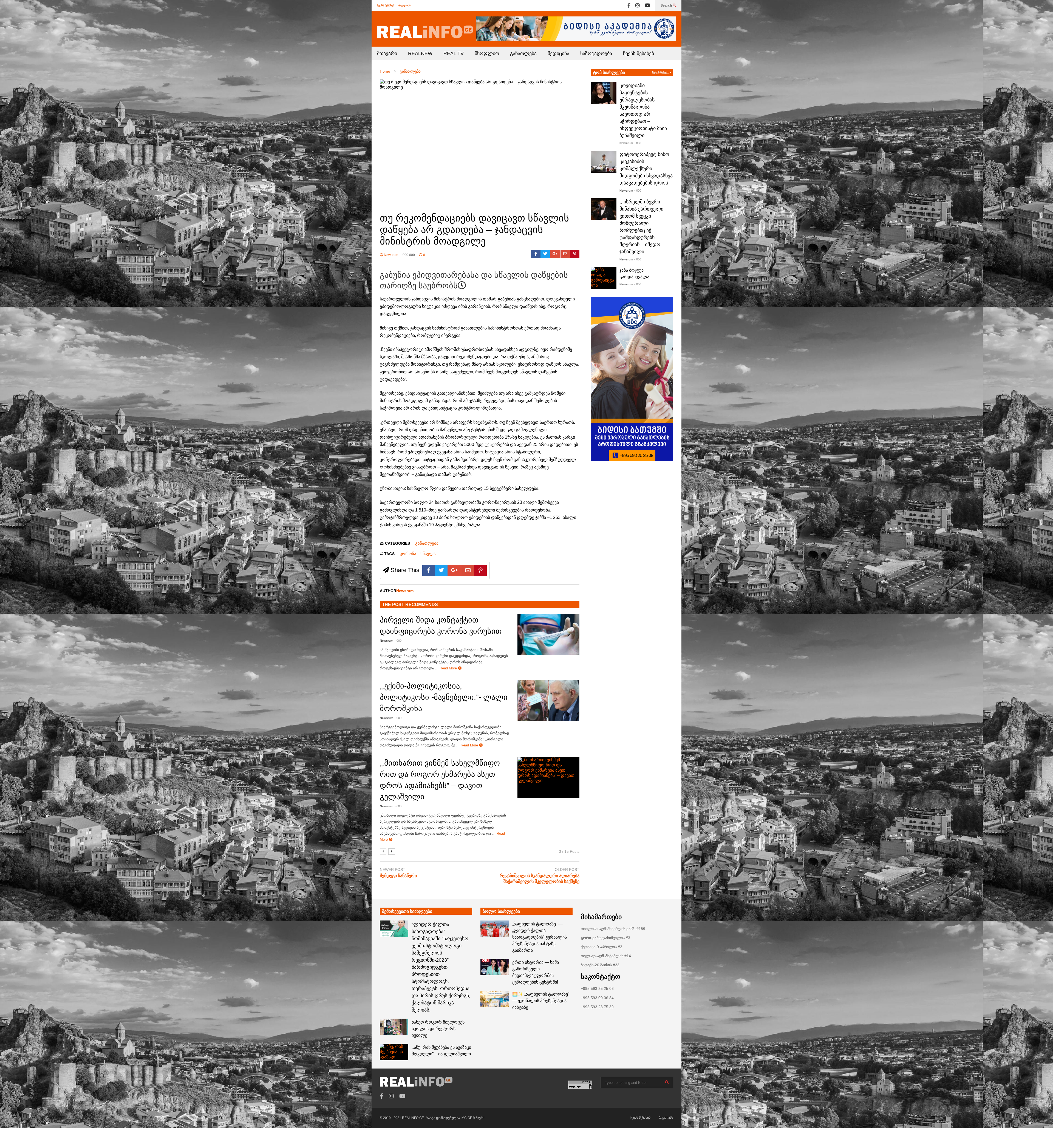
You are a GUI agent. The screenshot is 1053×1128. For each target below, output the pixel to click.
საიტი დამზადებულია (443, 1118)
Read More (449, 668)
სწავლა (428, 553)
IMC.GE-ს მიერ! (472, 1118)
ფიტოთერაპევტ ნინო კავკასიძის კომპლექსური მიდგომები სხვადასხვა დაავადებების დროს (646, 169)
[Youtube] (647, 5)
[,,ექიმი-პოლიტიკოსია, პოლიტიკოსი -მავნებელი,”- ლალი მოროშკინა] (548, 700)
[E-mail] (565, 254)
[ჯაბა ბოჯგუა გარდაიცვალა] (603, 278)
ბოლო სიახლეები (501, 911)
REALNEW (420, 53)
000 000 (409, 255)
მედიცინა (558, 53)
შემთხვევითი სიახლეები (407, 911)
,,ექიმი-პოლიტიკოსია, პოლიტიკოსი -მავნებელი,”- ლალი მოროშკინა (444, 697)
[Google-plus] (555, 254)
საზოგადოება (596, 53)
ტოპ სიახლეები (609, 72)
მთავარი (387, 53)
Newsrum (390, 255)
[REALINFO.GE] (425, 32)
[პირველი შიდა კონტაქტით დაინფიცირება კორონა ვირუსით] (548, 634)
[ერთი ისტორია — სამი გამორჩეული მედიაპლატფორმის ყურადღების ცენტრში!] (494, 967)
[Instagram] (637, 5)
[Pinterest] (574, 254)
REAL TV (453, 53)
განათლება (523, 53)
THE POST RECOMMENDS (410, 604)
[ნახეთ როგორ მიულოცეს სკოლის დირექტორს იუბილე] (394, 1027)
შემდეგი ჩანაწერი (398, 875)
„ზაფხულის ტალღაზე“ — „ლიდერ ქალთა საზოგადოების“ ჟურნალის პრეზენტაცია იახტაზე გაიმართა (539, 937)
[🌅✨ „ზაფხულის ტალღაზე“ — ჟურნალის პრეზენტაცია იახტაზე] (494, 999)
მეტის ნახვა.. (661, 72)
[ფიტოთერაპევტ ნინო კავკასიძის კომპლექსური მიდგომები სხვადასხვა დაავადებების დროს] (603, 162)
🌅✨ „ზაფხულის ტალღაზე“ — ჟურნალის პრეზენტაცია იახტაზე (540, 1001)
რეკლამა (404, 5)
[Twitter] (545, 254)
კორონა (408, 553)
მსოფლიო (487, 53)
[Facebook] (628, 5)
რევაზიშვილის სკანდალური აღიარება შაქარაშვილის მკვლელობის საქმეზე (539, 878)
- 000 (398, 640)
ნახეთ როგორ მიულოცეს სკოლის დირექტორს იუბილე (438, 1029)
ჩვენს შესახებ (385, 5)
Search (667, 5)
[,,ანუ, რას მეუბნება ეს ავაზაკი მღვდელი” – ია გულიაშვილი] (394, 1052)
